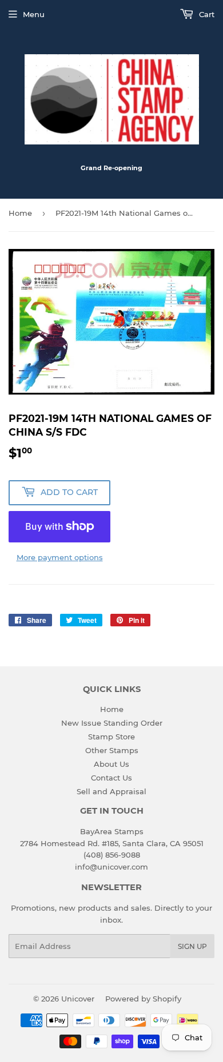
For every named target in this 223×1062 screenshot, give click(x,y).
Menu (34, 14)
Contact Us (111, 777)
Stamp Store (111, 736)
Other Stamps (111, 750)
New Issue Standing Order (111, 722)
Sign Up (192, 946)
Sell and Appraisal (111, 791)
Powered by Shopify (143, 998)
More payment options (60, 557)
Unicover (77, 998)
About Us (111, 764)
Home (20, 213)
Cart (205, 14)
